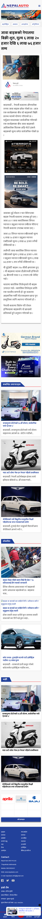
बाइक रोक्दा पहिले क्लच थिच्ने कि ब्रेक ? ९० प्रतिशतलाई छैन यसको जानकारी (18, 581)
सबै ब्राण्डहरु (21, 819)
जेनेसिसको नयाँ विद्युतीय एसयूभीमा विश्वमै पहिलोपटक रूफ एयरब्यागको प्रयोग (18, 521)
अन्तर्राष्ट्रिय (23, 838)
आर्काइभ (3, 850)
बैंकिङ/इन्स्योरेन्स (26, 850)
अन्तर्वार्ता (23, 844)
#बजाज (15, 24)
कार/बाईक (24, 832)
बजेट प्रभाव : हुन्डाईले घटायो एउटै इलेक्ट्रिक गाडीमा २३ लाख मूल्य (18, 659)
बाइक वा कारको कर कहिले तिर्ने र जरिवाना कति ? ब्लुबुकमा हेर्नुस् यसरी (21, 610)
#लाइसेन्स (25, 24)
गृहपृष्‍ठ (3, 832)
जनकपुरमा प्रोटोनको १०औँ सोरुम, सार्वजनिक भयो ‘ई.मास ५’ (19, 425)
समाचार (3, 835)
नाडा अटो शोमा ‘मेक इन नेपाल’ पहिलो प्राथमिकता (21, 472)
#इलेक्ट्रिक (5, 24)
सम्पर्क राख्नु (4, 841)
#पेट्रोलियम (35, 24)
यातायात (23, 841)
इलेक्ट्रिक (23, 847)
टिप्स (2, 847)
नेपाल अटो (15, 83)
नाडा (2, 844)
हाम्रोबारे (3, 838)
